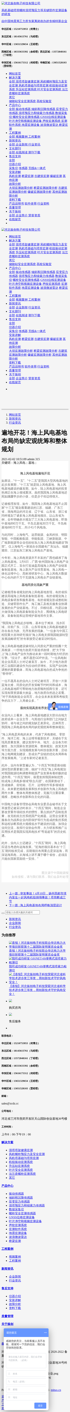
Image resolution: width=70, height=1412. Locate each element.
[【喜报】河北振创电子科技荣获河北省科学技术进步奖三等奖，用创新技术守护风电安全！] (39, 982)
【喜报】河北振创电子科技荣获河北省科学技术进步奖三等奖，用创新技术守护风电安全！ (37, 990)
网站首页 (15, 73)
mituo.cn (56, 1390)
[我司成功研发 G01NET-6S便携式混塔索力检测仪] (39, 962)
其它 (12, 260)
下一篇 (35, 905)
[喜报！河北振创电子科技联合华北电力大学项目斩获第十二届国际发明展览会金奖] (39, 946)
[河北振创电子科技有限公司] (35, 230)
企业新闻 (15, 923)
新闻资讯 (15, 418)
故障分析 (15, 346)
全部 (12, 81)
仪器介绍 (15, 327)
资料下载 (15, 362)
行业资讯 (15, 422)
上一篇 (37, 897)
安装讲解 (15, 335)
